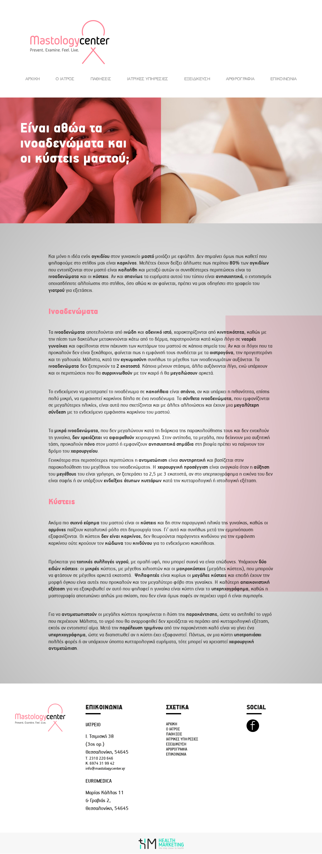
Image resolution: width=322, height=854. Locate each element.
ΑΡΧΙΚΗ (32, 78)
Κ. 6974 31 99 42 (100, 763)
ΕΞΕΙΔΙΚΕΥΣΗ (197, 78)
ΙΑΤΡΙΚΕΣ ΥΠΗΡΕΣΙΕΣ (147, 78)
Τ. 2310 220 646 (99, 758)
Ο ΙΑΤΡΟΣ (65, 78)
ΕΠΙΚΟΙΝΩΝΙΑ (283, 78)
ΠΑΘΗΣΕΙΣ (101, 78)
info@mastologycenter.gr (105, 768)
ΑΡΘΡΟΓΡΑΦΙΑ (240, 78)
